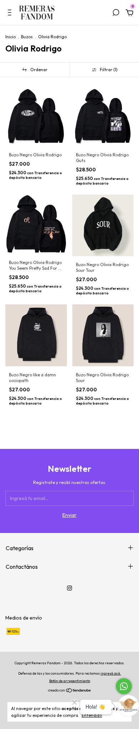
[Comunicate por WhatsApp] (124, 686)
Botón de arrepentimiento (69, 681)
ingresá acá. (111, 673)
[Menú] (10, 13)
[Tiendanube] (69, 691)
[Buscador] (116, 13)
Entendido (92, 715)
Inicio (10, 36)
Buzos (27, 36)
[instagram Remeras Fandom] (69, 588)
